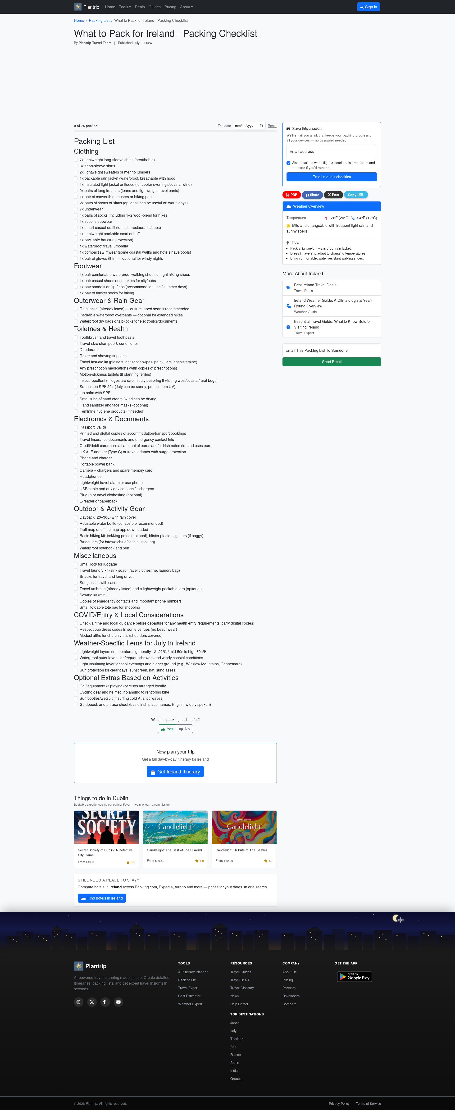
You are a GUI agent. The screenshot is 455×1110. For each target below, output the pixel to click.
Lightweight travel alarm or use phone (111, 482)
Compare (289, 1003)
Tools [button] (123, 6)
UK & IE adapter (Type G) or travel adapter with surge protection (133, 451)
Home (110, 6)
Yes (169, 728)
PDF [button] (293, 194)
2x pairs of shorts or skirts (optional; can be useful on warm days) (134, 203)
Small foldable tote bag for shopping (110, 607)
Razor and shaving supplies (103, 355)
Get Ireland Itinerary (178, 771)
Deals (140, 6)
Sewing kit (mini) (94, 595)
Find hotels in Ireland (105, 898)
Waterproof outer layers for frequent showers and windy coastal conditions (141, 657)
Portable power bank (97, 464)
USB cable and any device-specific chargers (117, 488)
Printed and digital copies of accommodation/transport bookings (133, 433)
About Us (289, 971)
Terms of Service (368, 1103)
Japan (235, 1022)
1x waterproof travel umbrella (104, 246)
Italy (233, 1030)
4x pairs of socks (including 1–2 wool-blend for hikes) (124, 215)
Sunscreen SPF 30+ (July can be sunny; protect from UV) (127, 386)
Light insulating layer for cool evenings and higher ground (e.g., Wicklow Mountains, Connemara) (161, 664)
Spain (234, 1062)
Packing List (99, 20)
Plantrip (91, 6)
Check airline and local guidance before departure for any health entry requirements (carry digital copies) (167, 623)
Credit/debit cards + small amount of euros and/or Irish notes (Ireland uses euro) (146, 445)
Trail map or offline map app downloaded (114, 529)
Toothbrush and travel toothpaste (107, 337)
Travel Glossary (242, 987)
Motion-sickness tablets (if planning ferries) (115, 374)
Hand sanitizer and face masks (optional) (114, 405)
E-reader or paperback (98, 501)
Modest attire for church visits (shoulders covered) (121, 635)
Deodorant (88, 349)
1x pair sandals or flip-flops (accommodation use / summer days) (133, 286)
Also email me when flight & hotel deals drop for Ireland (333, 165)
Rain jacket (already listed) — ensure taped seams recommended (134, 308)
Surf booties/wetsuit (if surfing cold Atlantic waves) (122, 698)
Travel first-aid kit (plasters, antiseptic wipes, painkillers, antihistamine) (138, 362)
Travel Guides (240, 971)
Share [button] (314, 194)
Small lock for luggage (98, 564)
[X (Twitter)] (92, 1002)
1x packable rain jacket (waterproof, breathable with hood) (128, 178)
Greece (235, 1078)
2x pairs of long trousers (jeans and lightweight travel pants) (129, 190)
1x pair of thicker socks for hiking (107, 293)
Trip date (224, 125)
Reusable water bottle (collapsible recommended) (121, 523)
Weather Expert (190, 1003)
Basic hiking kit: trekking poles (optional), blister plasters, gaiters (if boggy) (141, 535)
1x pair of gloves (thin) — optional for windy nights (121, 258)
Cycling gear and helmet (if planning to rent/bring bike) (125, 692)
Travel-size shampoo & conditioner (109, 343)
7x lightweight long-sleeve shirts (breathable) (117, 159)
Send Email (332, 361)
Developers (291, 995)
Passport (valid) (93, 427)
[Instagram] (78, 1002)
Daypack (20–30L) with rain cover (108, 517)
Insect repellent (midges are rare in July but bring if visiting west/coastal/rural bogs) (149, 380)
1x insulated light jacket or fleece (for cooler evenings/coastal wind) (136, 184)
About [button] (185, 6)
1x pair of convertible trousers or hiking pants (117, 196)
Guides (155, 6)
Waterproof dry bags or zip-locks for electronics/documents (128, 321)
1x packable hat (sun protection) (106, 239)
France (235, 1054)
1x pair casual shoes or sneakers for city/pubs (118, 280)
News (234, 995)
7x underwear (91, 209)
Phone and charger (96, 458)
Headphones (90, 476)
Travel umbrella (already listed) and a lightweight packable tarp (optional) (141, 588)
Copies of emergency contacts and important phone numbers (131, 601)
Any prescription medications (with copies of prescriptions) (128, 368)
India (234, 1070)
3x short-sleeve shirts (97, 166)
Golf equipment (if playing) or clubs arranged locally (123, 686)
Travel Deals (239, 979)
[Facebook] (105, 1002)
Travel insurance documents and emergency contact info (127, 439)
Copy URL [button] (356, 194)
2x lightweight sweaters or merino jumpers (115, 172)
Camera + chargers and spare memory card (116, 470)
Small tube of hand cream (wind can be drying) (119, 399)
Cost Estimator (189, 995)
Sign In (370, 6)
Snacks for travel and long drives (107, 576)
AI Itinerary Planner (193, 971)
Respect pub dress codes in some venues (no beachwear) (128, 629)
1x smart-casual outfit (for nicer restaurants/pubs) (120, 227)
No (187, 728)
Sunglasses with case (98, 582)
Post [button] (335, 194)
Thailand (236, 1038)
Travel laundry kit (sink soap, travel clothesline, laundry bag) (130, 570)
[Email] (118, 1002)
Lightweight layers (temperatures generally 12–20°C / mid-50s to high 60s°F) (144, 651)
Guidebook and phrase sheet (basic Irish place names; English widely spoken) (145, 704)
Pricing (170, 6)
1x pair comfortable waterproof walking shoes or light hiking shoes (135, 274)
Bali (233, 1046)
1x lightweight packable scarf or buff (110, 233)
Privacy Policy (339, 1103)
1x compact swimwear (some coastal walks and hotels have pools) (135, 252)
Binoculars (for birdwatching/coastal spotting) (117, 541)
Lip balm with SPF (95, 392)
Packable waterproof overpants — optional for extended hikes (131, 315)
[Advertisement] (227, 83)
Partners (289, 987)
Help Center (239, 1003)
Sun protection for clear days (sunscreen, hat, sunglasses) (128, 670)
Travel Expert (188, 987)
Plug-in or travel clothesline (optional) (111, 495)
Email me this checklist (332, 176)
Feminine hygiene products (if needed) (112, 411)
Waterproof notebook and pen (104, 548)
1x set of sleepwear (96, 221)
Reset (272, 125)
